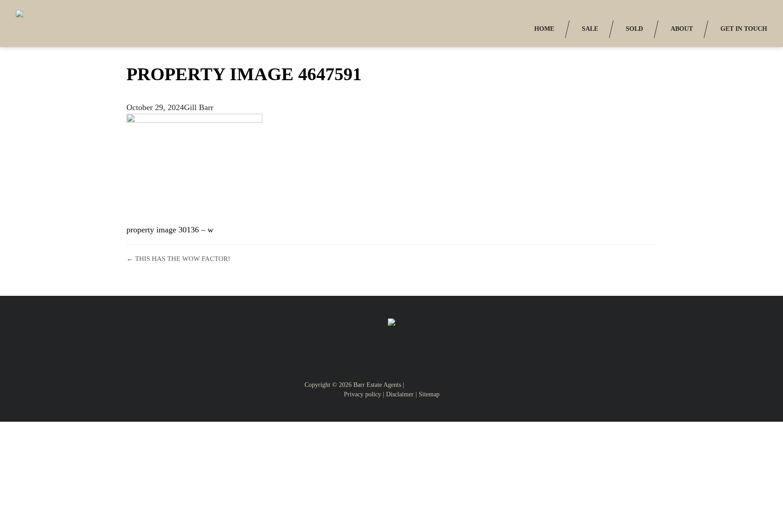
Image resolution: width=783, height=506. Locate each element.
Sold (634, 28)
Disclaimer (400, 394)
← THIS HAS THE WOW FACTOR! (178, 258)
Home (544, 28)
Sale (590, 28)
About (682, 28)
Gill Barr (198, 107)
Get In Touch (743, 28)
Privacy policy (362, 394)
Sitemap (429, 394)
